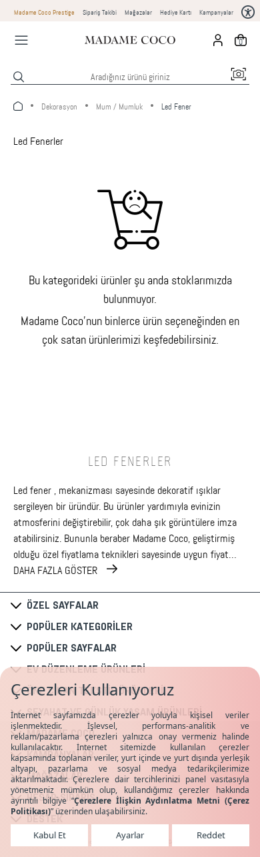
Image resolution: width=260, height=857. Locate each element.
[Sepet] (241, 40)
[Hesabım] (218, 40)
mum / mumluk (119, 106)
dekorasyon (59, 106)
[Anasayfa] (130, 40)
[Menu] (21, 40)
